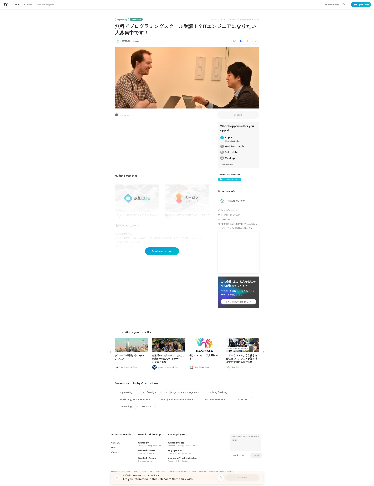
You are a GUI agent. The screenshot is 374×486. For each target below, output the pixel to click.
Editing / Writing (218, 392)
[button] (121, 434)
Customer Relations (214, 399)
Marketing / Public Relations (135, 399)
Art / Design (149, 392)
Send (256, 455)
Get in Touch (239, 455)
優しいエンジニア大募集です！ (203, 357)
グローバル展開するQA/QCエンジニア (131, 357)
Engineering (126, 392)
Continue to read (162, 251)
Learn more (227, 164)
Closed (238, 115)
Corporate (241, 399)
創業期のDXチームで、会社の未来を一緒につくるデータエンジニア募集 (168, 359)
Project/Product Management (182, 392)
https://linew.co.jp (229, 210)
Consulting (126, 406)
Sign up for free (361, 4)
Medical (146, 406)
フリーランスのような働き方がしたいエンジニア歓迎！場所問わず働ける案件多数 (241, 359)
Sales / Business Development (177, 399)
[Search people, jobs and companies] (344, 5)
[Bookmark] (255, 41)
